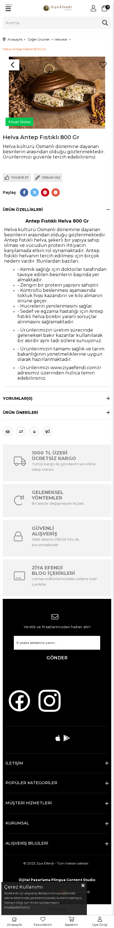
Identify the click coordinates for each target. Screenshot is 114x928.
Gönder (57, 657)
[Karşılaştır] (21, 431)
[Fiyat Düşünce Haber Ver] (34, 431)
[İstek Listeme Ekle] (7, 431)
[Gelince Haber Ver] (47, 431)
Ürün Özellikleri (23, 209)
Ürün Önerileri (20, 412)
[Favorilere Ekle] (102, 64)
